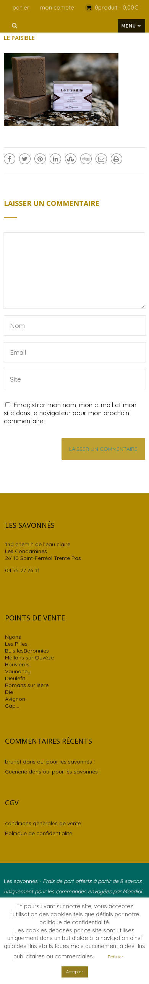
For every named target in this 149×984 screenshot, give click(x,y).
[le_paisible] (61, 123)
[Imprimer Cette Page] (116, 158)
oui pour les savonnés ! (66, 761)
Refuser (115, 957)
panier (21, 7)
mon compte (57, 7)
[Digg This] (86, 158)
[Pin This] (40, 158)
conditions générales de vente (43, 823)
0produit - (116, 7)
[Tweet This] (25, 158)
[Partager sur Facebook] (9, 158)
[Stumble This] (70, 158)
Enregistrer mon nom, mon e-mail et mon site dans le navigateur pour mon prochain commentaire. (70, 413)
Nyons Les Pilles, (17, 640)
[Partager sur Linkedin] (55, 158)
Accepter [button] (74, 971)
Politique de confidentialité (38, 833)
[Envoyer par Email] (101, 158)
